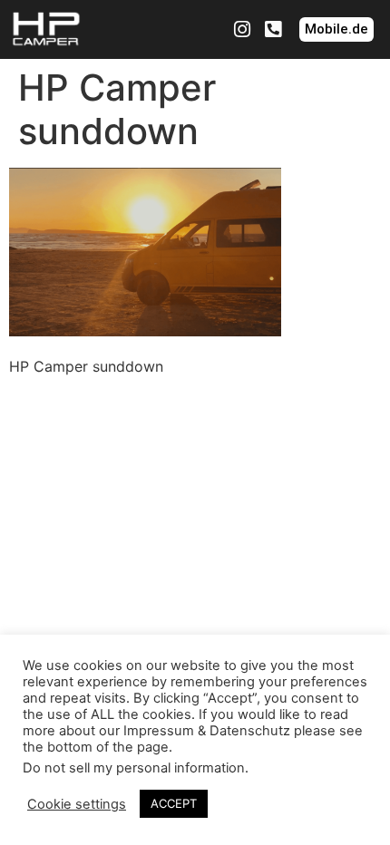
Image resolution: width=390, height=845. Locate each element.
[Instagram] (242, 30)
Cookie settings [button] (76, 804)
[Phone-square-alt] (273, 30)
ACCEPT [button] (174, 803)
